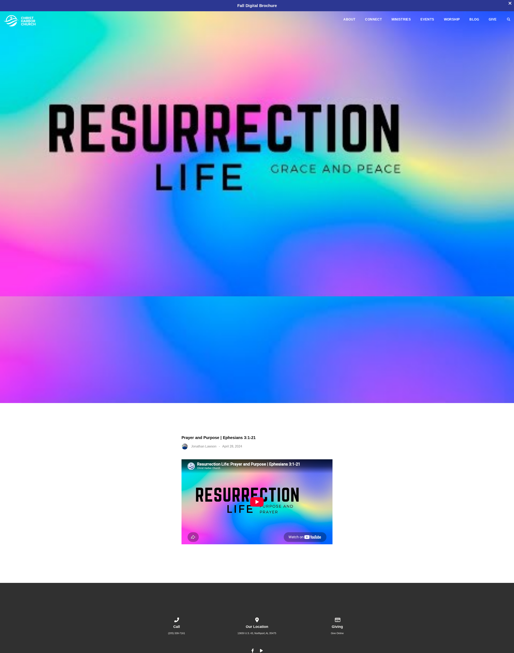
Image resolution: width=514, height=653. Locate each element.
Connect (373, 19)
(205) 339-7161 (176, 633)
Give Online (337, 633)
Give (493, 19)
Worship (452, 19)
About (349, 19)
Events (427, 19)
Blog (474, 19)
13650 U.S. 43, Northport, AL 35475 (257, 633)
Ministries (401, 19)
